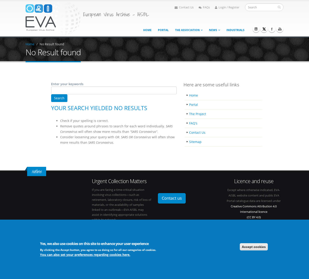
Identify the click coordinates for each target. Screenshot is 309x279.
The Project (197, 114)
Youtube (279, 29)
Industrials (235, 30)
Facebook (272, 29)
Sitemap (195, 142)
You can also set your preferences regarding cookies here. (85, 254)
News (213, 30)
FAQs (206, 7)
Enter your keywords (67, 84)
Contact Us (186, 7)
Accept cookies (254, 247)
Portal (163, 30)
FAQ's (193, 123)
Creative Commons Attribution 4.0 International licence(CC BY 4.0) (254, 211)
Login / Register (229, 7)
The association (187, 30)
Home (147, 30)
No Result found (52, 44)
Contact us (172, 198)
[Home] (53, 18)
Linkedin (256, 29)
